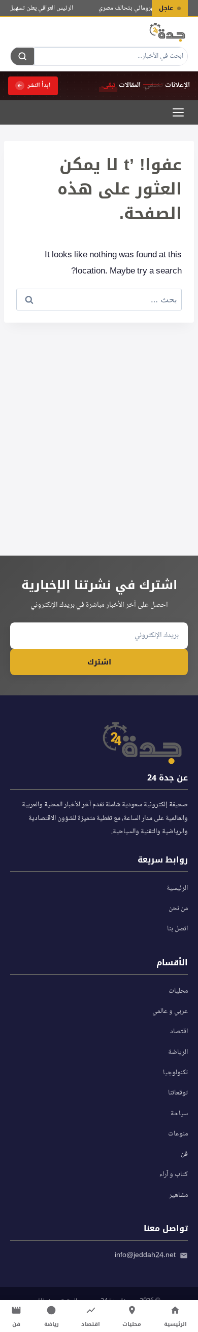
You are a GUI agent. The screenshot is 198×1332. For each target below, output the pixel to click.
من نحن (178, 909)
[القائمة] (178, 112)
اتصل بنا (177, 929)
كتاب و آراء (173, 1174)
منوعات (178, 1134)
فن (184, 1154)
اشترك (99, 662)
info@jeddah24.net (145, 1255)
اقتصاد (179, 1032)
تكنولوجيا (175, 1073)
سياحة (179, 1114)
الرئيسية (177, 888)
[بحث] (22, 56)
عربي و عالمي (170, 1011)
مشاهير (178, 1195)
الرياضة (178, 1052)
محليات (178, 991)
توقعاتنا (178, 1093)
